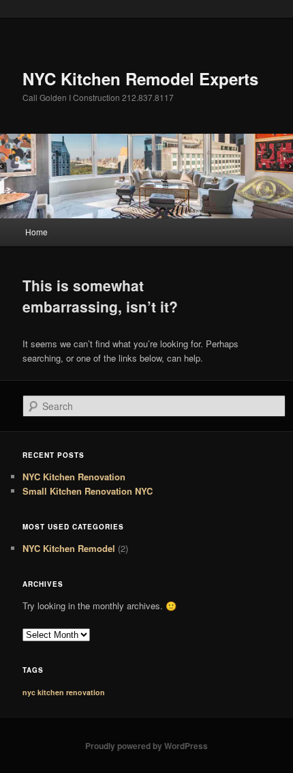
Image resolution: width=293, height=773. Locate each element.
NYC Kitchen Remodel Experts (140, 78)
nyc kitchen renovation (63, 692)
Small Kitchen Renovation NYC (87, 490)
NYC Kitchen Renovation (73, 476)
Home (36, 231)
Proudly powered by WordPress (146, 746)
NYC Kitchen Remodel (68, 548)
